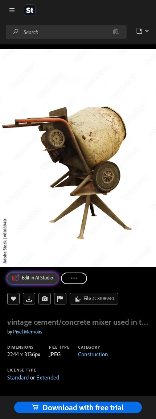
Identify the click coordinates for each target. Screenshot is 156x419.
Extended (47, 377)
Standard (18, 377)
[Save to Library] (13, 298)
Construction (93, 354)
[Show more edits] (74, 278)
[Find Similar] (44, 298)
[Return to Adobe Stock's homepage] (30, 10)
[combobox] (66, 32)
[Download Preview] (29, 298)
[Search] (16, 32)
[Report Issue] (60, 298)
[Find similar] (115, 32)
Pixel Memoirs (27, 331)
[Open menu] (12, 10)
